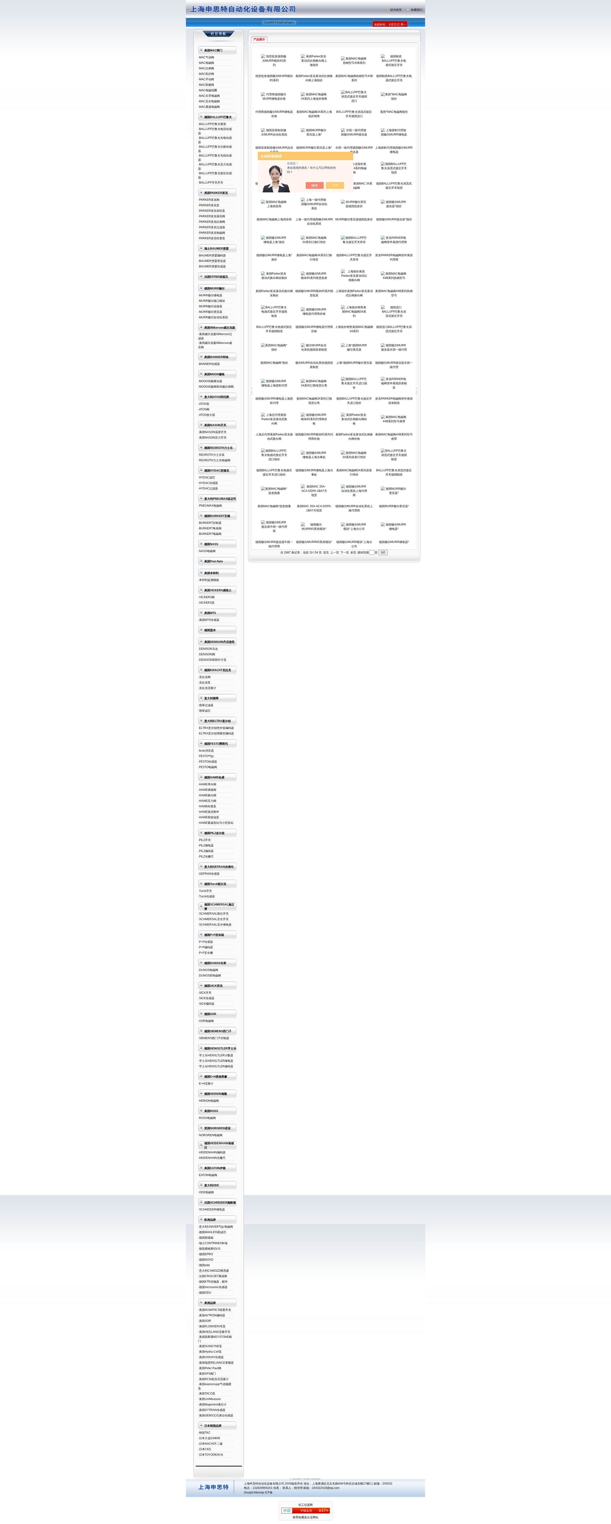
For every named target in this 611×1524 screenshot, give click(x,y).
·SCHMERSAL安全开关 (213, 919)
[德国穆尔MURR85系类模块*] (314, 529)
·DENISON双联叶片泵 (212, 660)
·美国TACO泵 (206, 1393)
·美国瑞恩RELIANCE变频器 (216, 1362)
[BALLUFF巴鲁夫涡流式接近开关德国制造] (394, 459)
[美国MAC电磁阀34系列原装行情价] (354, 457)
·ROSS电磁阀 (207, 1118)
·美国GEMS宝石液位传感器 (215, 1415)
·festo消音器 (206, 750)
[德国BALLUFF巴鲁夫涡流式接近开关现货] (394, 172)
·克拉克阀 (204, 677)
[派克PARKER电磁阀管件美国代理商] (394, 242)
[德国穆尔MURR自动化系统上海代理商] (354, 495)
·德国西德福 (205, 1237)
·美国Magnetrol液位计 (212, 1404)
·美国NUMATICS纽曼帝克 (214, 1310)
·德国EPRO (205, 1254)
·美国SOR (204, 1321)
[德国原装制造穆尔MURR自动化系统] (274, 134)
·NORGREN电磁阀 (210, 1135)
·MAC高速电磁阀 (209, 106)
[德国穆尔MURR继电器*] (394, 529)
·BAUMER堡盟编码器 (212, 255)
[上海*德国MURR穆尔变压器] (354, 349)
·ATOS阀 (203, 409)
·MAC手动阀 (206, 79)
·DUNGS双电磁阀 (209, 975)
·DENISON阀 (206, 654)
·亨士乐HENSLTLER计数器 (215, 1055)
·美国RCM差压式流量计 (213, 1379)
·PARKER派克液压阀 (211, 216)
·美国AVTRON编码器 (211, 1315)
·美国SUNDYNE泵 (210, 1346)
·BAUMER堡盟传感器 (212, 266)
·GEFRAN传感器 (209, 873)
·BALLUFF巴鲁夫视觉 (212, 124)
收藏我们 (416, 9)
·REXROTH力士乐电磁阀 (214, 460)
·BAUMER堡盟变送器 (212, 261)
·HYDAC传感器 (208, 483)
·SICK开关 (204, 992)
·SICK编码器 (206, 1003)
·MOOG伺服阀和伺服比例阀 (216, 386)
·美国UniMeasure (209, 1399)
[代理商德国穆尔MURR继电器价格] (274, 98)
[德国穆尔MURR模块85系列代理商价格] (314, 423)
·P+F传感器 (205, 942)
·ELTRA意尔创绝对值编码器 (216, 728)
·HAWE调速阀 (207, 790)
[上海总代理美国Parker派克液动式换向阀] (274, 423)
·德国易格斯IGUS (209, 1248)
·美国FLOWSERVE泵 (212, 1326)
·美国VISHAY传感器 (211, 1357)
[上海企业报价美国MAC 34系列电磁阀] (354, 172)
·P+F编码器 (205, 947)
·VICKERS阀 (206, 597)
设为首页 (396, 9)
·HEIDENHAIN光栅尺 (212, 1158)
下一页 (344, 552)
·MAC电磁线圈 (207, 90)
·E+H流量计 (205, 1083)
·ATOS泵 (203, 404)
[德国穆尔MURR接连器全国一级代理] (394, 349)
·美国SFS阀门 (207, 1373)
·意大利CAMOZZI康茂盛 (213, 1270)
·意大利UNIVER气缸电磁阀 (215, 1226)
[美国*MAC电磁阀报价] (394, 98)
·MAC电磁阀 (206, 63)
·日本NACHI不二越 (210, 1443)
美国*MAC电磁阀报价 (394, 112)
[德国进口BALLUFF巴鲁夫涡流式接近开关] (394, 316)
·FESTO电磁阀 (207, 767)
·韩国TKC (204, 1432)
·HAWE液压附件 (208, 812)
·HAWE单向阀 (207, 784)
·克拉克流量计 (207, 688)
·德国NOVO (205, 1259)
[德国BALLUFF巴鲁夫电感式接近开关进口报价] (274, 459)
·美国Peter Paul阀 (209, 1368)
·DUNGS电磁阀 (208, 970)
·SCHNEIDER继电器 (211, 1209)
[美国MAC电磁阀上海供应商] (274, 206)
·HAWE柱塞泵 (207, 806)
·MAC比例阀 (206, 68)
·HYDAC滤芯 (206, 477)
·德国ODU (204, 1292)
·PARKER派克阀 (208, 199)
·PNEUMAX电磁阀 (210, 505)
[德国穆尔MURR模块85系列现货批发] (314, 278)
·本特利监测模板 (208, 580)
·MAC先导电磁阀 (209, 96)
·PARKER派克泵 (208, 205)
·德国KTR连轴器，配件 (213, 1281)
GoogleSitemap (254, 1492)
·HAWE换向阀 (207, 795)
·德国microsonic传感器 (212, 1287)
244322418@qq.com (325, 1488)
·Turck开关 (205, 891)
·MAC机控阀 (206, 74)
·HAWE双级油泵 (208, 817)
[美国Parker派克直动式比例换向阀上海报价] (314, 65)
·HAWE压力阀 (207, 801)
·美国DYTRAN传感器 (211, 1410)
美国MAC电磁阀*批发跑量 (274, 506)
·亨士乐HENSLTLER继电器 (215, 1061)
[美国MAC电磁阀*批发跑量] (274, 493)
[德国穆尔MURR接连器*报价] (394, 206)
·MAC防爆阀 (206, 85)
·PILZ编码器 (206, 851)
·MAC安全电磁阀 (209, 101)
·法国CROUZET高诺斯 (212, 1276)
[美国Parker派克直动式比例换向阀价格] (354, 423)
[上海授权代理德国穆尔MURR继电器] (394, 134)
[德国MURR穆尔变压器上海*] (314, 134)
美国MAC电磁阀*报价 (274, 362)
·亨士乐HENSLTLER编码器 (215, 1066)
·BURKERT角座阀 (209, 528)
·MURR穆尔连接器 (210, 306)
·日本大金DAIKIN (209, 1438)
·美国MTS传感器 (208, 620)
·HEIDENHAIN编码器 (212, 1152)
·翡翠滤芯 (204, 710)
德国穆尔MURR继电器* (394, 542)
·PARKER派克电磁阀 (211, 232)
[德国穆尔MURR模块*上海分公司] (354, 529)
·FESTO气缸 (206, 756)
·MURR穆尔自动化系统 (213, 317)
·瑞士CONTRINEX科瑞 (212, 1243)
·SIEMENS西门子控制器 (213, 1038)
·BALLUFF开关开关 (210, 182)
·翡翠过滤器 (205, 705)
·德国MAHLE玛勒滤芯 (212, 1232)
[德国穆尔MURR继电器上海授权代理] (274, 385)
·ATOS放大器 (206, 415)
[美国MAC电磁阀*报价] (274, 349)
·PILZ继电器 (206, 845)
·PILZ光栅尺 (206, 856)
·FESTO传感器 (207, 761)
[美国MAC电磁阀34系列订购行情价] (314, 242)
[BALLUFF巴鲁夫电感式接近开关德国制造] (274, 316)
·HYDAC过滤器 (208, 488)
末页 (353, 552)
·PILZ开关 (204, 840)
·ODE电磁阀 (206, 1192)
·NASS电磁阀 (207, 551)
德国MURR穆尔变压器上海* (314, 147)
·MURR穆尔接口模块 (211, 301)
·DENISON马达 (208, 649)
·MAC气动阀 (206, 57)
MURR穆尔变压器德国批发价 (354, 219)
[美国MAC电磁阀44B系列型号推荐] (394, 421)
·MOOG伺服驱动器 (210, 381)
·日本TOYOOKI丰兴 (210, 1454)
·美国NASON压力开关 (212, 437)
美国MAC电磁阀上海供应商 (274, 219)
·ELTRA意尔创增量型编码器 (216, 733)
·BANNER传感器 (209, 364)
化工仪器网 (305, 1505)
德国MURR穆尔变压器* (394, 506)
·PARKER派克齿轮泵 (211, 210)
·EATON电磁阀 (207, 1175)
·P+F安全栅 (205, 953)
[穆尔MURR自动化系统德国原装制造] (314, 349)
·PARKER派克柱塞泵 (211, 238)
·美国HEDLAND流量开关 (214, 1332)
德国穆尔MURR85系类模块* (314, 542)
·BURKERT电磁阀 (209, 534)
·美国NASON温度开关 (212, 432)
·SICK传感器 (206, 998)
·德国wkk (204, 1265)
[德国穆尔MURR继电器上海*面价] (274, 242)
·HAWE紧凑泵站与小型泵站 (215, 822)
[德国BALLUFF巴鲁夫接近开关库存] (354, 242)
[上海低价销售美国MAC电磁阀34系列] (354, 316)
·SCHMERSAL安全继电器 (215, 924)
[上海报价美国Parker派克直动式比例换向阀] (354, 280)
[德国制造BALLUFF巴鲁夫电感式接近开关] (394, 65)
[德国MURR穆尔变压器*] (394, 493)
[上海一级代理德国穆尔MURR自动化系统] (314, 208)
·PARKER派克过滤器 (211, 227)
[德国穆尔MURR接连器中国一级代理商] (274, 531)
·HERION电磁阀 (208, 1100)
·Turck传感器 (206, 896)
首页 (326, 552)
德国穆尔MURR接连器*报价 (394, 219)
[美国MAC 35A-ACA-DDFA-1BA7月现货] (314, 495)
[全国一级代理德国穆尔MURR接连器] (354, 134)
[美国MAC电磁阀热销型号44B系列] (354, 63)
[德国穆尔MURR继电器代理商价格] (314, 313)
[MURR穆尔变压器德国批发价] (354, 206)
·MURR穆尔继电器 (210, 295)
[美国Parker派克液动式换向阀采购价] (274, 278)
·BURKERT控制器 (209, 523)
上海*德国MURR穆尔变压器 (354, 362)
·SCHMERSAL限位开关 (213, 913)
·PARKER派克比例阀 (211, 221)
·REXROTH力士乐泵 (211, 454)
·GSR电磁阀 (206, 1021)
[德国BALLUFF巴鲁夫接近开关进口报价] (354, 387)
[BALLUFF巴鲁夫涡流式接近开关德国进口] (354, 101)
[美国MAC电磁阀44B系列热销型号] (394, 278)
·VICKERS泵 (206, 602)
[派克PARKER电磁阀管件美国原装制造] (394, 387)
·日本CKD (204, 1449)
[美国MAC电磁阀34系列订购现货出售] (314, 385)
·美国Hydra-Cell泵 (210, 1351)
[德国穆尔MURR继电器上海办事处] (314, 457)
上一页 (334, 552)
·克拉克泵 (204, 682)
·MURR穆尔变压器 (210, 312)
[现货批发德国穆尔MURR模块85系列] (274, 65)
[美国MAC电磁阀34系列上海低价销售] (314, 98)
